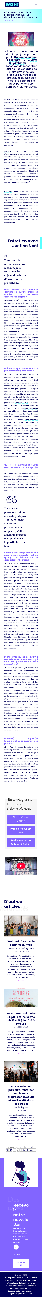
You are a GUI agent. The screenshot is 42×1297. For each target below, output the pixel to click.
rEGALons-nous (30, 419)
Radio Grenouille (30, 408)
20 (11, 1150)
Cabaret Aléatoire (15, 100)
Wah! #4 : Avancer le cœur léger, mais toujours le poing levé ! (21, 945)
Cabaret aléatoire (25, 57)
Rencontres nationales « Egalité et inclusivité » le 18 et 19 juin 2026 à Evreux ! (21, 1019)
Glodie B (18, 403)
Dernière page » (29, 1150)
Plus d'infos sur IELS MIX (21, 830)
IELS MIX (8, 191)
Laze (25, 403)
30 (15, 1150)
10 (7, 1150)
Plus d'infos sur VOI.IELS (21, 819)
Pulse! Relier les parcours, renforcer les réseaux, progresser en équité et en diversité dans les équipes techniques (21, 1097)
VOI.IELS (7, 151)
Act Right (14, 60)
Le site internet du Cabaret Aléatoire (21, 842)
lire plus (21, 980)
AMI (9, 411)
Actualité (26, 951)
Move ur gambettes (23, 61)
